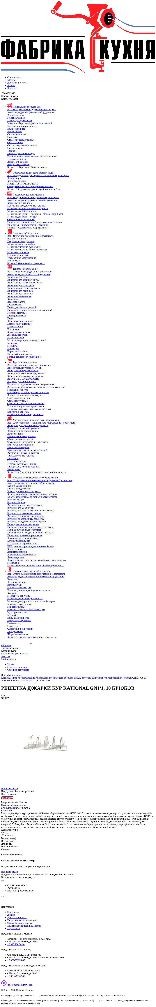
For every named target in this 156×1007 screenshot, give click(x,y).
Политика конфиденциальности (24, 925)
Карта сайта (13, 928)
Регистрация (14, 675)
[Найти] (30, 643)
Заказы (10, 664)
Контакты (12, 88)
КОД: (4, 695)
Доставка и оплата (17, 82)
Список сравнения (17, 667)
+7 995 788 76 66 (16, 944)
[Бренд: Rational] (7, 799)
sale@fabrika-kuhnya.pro (20, 984)
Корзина (5, 653)
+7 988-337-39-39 (16, 960)
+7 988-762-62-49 (16, 976)
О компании (13, 77)
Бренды (11, 80)
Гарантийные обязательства (21, 920)
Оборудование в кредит (19, 923)
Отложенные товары (18, 669)
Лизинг (11, 85)
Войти (4, 675)
